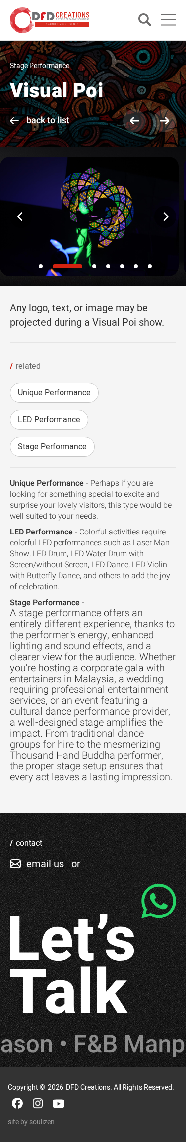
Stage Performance (52, 447)
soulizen (42, 1122)
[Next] (165, 217)
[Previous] (21, 217)
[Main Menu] (168, 19)
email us (45, 864)
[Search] (144, 20)
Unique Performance (54, 393)
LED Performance (49, 420)
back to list (47, 120)
